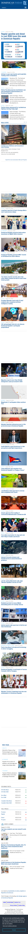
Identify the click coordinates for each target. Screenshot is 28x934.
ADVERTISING (10, 902)
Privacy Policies (13, 905)
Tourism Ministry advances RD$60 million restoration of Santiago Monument (9, 774)
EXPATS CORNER (8, 824)
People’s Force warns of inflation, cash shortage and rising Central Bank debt (9, 763)
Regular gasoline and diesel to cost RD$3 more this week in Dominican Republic (13, 36)
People (3, 489)
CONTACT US (17, 902)
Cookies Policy (21, 905)
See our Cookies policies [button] (10, 926)
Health (3, 444)
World (3, 400)
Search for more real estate (11, 159)
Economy (4, 230)
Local (3, 31)
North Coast (5, 275)
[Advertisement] (15, 17)
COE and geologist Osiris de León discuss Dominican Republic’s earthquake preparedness (12, 326)
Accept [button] (14, 930)
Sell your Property (23, 159)
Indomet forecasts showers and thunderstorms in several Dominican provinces (11, 559)
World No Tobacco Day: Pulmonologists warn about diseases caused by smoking (9, 751)
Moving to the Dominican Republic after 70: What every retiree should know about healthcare (13, 846)
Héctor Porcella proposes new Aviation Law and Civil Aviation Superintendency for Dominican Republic (13, 91)
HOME (4, 902)
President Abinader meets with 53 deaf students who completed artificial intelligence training (12, 302)
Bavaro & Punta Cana (7, 645)
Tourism (3, 72)
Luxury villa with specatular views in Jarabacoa (13, 145)
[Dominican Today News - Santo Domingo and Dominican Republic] (14, 3)
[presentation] (24, 122)
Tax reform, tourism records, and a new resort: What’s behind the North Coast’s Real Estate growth (13, 278)
